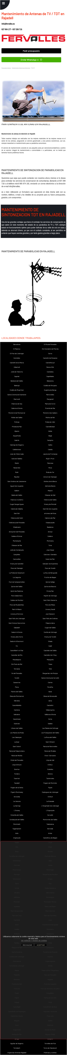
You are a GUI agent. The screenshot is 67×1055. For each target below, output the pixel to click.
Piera (17, 687)
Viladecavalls (50, 523)
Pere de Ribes (50, 605)
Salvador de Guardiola (50, 564)
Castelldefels (16, 705)
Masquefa (50, 660)
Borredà (50, 829)
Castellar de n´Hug (50, 655)
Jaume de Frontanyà (50, 454)
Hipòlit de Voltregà (50, 596)
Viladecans (17, 527)
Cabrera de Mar (50, 518)
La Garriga (16, 806)
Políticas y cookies (50, 1053)
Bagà (50, 436)
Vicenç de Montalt (50, 504)
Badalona (50, 527)
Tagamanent (16, 829)
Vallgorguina (50, 710)
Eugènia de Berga (50, 390)
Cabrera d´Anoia (16, 408)
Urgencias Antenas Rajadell (16, 1053)
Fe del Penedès (17, 673)
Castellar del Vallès (50, 650)
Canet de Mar (50, 559)
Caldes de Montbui (16, 600)
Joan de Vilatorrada (17, 454)
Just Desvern (50, 614)
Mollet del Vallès (16, 417)
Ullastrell (17, 367)
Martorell (17, 399)
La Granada (50, 801)
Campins (50, 440)
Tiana (50, 664)
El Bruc (50, 765)
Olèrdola (17, 701)
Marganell (50, 399)
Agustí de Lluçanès (16, 486)
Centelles (17, 358)
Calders (50, 536)
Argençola (16, 838)
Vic (17, 646)
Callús (50, 445)
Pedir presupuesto (31, 51)
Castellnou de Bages (50, 838)
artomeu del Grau (50, 513)
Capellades (50, 376)
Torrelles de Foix (50, 1043)
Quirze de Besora (50, 586)
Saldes (50, 723)
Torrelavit (16, 1048)
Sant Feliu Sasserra (50, 600)
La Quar (16, 742)
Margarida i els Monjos (50, 673)
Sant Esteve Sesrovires (17, 623)
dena (50, 701)
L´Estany (17, 810)
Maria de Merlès (16, 755)
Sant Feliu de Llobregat (17, 618)
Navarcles (16, 468)
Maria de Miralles (50, 751)
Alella (50, 431)
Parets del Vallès (17, 691)
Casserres (16, 682)
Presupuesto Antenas (6, 68)
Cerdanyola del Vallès (17, 819)
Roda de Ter (50, 472)
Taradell (17, 783)
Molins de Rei (50, 417)
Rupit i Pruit (50, 459)
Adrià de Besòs (50, 486)
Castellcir (50, 705)
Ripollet (16, 477)
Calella (50, 449)
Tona (50, 545)
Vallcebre (17, 714)
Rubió (17, 463)
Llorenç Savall (50, 609)
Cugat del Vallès (50, 628)
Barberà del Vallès (17, 381)
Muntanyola (17, 541)
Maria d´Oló (50, 367)
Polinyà (16, 422)
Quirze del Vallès (16, 586)
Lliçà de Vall (50, 760)
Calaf (50, 646)
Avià (16, 833)
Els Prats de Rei (16, 664)
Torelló (16, 678)
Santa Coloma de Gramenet (16, 395)
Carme (50, 682)
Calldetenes (17, 449)
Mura (50, 468)
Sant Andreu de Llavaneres (17, 481)
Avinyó (50, 532)
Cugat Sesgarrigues (17, 504)
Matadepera (17, 660)
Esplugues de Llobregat (50, 792)
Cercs (50, 353)
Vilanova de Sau (16, 404)
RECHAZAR (27, 945)
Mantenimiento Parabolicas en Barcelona (21, 68)
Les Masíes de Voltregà (50, 728)
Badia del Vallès (17, 495)
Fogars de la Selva (17, 787)
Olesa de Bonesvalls (50, 696)
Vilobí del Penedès (16, 760)
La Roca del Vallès (50, 737)
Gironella (17, 797)
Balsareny (50, 381)
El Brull (50, 797)
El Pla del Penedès (50, 344)
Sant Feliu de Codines (50, 618)
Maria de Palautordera (16, 751)
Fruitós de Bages (50, 577)
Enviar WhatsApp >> (30, 59)
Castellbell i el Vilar (16, 650)
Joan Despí (50, 550)
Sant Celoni (17, 746)
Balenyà (16, 385)
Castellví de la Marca (17, 363)
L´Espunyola (50, 810)
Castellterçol (50, 363)
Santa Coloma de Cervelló (50, 678)
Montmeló (16, 824)
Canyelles (17, 554)
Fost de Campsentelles (17, 582)
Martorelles (50, 395)
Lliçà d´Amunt (17, 765)
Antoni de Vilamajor (50, 477)
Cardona (17, 710)
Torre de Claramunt (50, 1048)
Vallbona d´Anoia (50, 714)
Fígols (50, 787)
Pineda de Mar (17, 427)
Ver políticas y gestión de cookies (34, 940)
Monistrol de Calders (50, 413)
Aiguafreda (17, 436)
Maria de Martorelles (50, 746)
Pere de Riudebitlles (17, 605)
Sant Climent (50, 742)
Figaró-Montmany (17, 792)
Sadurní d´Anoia (16, 632)
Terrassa (17, 669)
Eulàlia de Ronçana (50, 385)
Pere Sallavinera (16, 596)
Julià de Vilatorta (17, 372)
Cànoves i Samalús (50, 554)
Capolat (16, 376)
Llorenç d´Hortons (17, 614)
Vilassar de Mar (17, 545)
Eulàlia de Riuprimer (17, 390)
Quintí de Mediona (17, 591)
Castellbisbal (50, 427)
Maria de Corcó (50, 404)
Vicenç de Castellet (16, 564)
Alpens (16, 431)
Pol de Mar (50, 591)
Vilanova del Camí (17, 518)
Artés (50, 833)
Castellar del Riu (16, 655)
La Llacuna (17, 801)
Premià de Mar (50, 408)
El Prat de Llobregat (17, 353)
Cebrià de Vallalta (17, 509)
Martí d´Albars (17, 609)
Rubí (16, 472)
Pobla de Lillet (50, 422)
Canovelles (17, 559)
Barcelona (16, 344)
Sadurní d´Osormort (17, 641)
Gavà (50, 691)
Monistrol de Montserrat (16, 413)
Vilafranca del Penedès (17, 523)
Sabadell (17, 628)
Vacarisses (17, 719)
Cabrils (16, 440)
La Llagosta (17, 577)
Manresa (50, 463)
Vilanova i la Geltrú (16, 500)
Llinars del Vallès (17, 728)
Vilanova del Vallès (50, 500)
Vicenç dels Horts (17, 637)
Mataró (50, 491)
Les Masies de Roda (17, 733)
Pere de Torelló (50, 568)
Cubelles (50, 769)
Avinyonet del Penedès (17, 532)
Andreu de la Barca (50, 481)
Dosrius (16, 769)
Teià (50, 669)
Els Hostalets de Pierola (50, 349)
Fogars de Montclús (50, 783)
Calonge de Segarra (17, 445)
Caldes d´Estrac (16, 536)
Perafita (50, 687)
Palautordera (50, 623)
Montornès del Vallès (50, 819)
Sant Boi (17, 513)
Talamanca (50, 824)
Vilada (50, 641)
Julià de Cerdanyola (17, 550)
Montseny (50, 541)
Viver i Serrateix (50, 755)
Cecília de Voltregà (50, 632)
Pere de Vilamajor (17, 568)
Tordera (17, 774)
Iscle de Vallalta (17, 459)
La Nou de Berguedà (50, 573)
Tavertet (17, 778)
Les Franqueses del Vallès (50, 733)
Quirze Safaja (50, 582)
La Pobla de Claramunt (17, 573)
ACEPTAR (40, 945)
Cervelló (50, 815)
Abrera (50, 774)
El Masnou (16, 349)
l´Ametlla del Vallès (16, 815)
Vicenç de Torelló (50, 637)
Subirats (17, 723)
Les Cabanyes (17, 737)
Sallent (16, 491)
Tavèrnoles (50, 778)
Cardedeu (50, 372)
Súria (50, 719)
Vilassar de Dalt (50, 495)
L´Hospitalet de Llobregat (50, 806)
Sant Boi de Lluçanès (50, 509)
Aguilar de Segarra (16, 1043)
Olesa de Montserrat (17, 696)
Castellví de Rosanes (50, 358)
